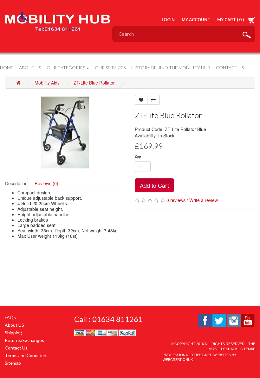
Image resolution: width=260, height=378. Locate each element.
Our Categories (66, 67)
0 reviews (175, 200)
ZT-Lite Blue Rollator (94, 82)
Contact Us (230, 67)
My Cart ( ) (231, 19)
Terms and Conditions (27, 355)
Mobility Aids (47, 82)
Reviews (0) (46, 183)
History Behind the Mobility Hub (170, 67)
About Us (30, 67)
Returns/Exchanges (24, 340)
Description (16, 183)
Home (6, 67)
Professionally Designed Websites (197, 355)
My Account (196, 19)
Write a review (203, 200)
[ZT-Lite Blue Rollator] (65, 132)
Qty (138, 157)
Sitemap (13, 363)
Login (168, 19)
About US (14, 325)
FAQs (10, 317)
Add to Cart (154, 185)
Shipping (13, 332)
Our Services (110, 67)
